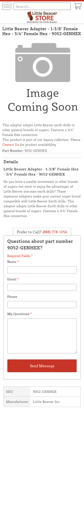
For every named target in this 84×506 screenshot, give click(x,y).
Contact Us (10, 144)
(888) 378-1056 (54, 232)
